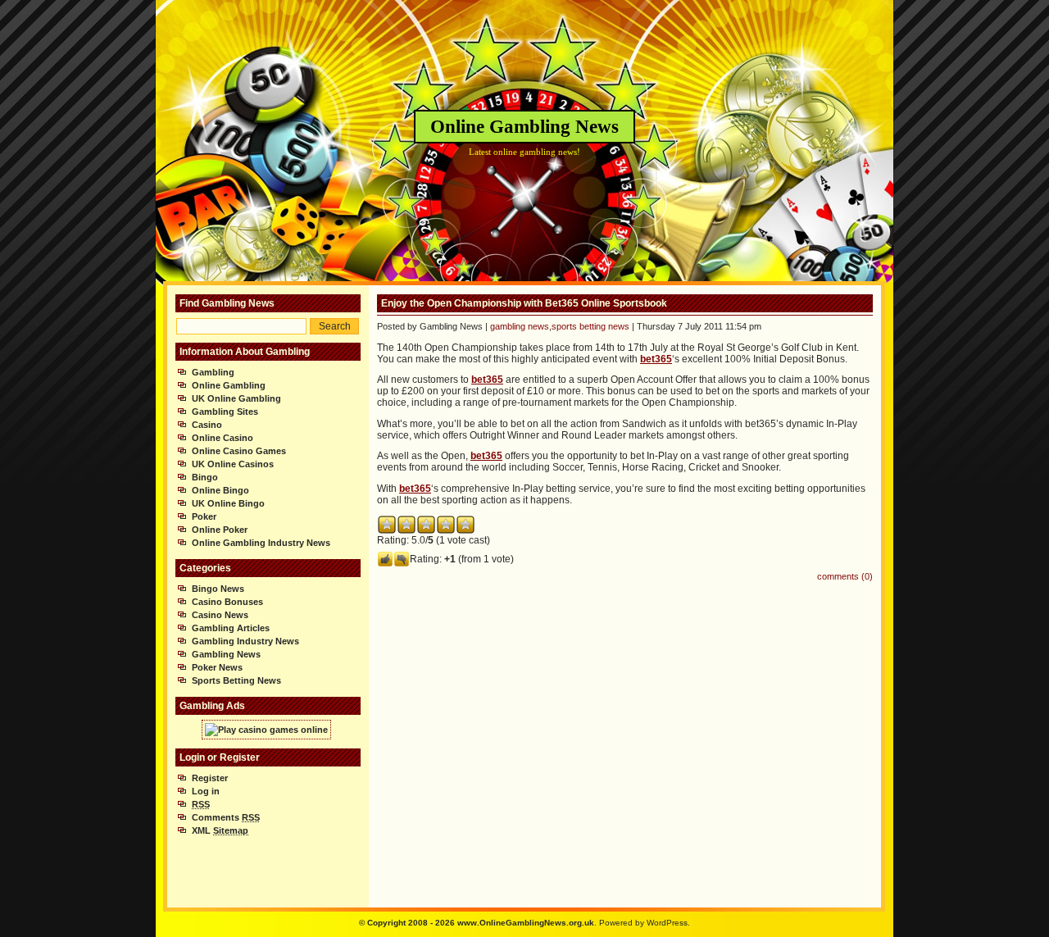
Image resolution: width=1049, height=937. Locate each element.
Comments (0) (845, 576)
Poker (204, 516)
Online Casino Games (239, 451)
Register (210, 778)
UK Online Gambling (236, 398)
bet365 (656, 359)
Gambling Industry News (245, 641)
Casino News (220, 615)
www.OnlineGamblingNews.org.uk (525, 922)
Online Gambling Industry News (261, 543)
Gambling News (226, 654)
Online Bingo (220, 490)
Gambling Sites (225, 411)
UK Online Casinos (233, 464)
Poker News (217, 667)
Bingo (205, 477)
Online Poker (219, 529)
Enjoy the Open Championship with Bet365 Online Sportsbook (524, 303)
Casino (207, 425)
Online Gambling (229, 385)
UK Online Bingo (228, 503)
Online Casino (222, 438)
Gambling (213, 372)
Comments (226, 817)
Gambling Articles (231, 628)
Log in (206, 791)
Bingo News (218, 589)
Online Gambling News (524, 126)
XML (220, 830)
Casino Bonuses (227, 602)
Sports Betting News (236, 680)
